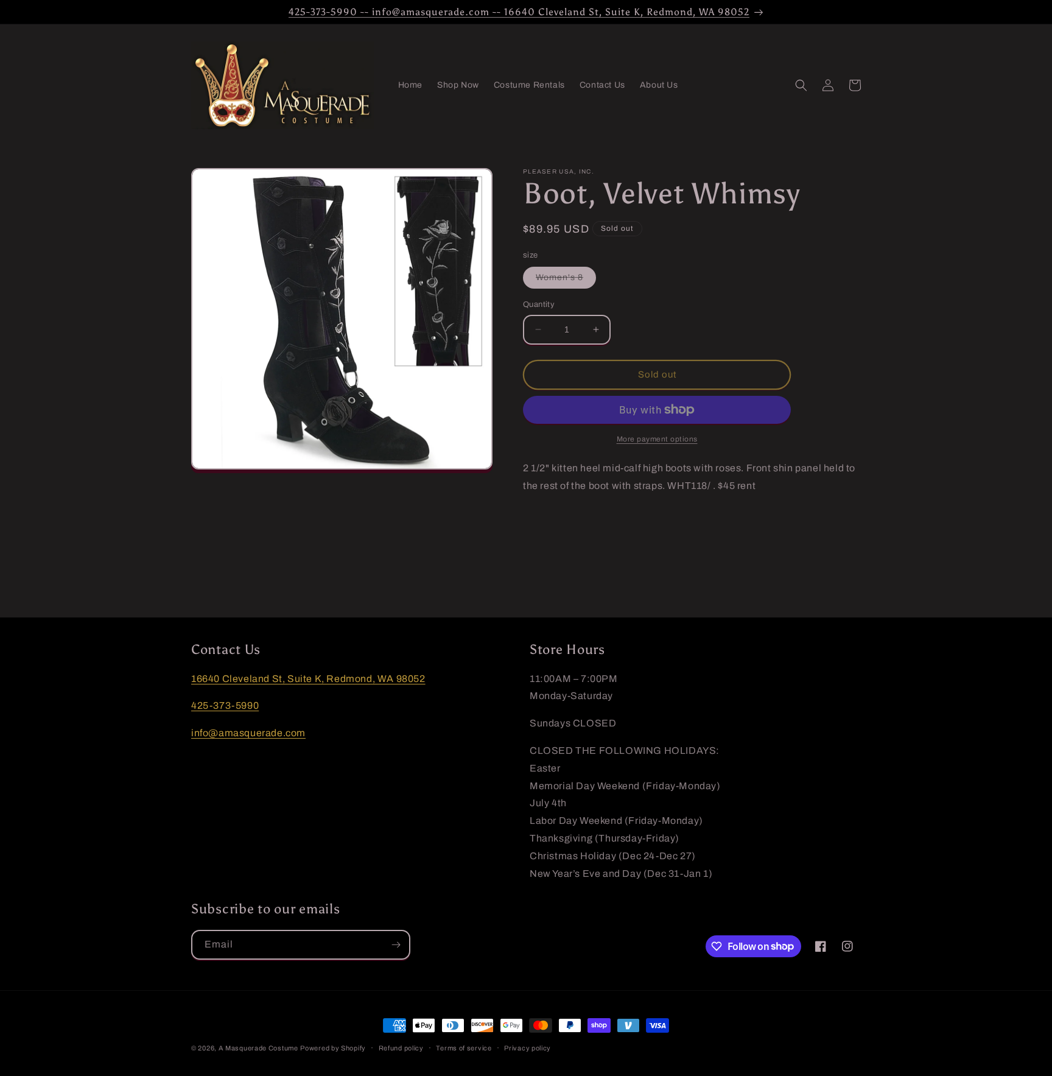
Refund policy (401, 1047)
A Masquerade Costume (258, 1048)
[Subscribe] (395, 945)
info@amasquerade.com (248, 733)
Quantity (539, 304)
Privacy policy (527, 1047)
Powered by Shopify (333, 1048)
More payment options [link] (657, 439)
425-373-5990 (225, 706)
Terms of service (463, 1047)
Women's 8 (566, 280)
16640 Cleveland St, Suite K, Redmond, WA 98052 (308, 678)
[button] (801, 85)
